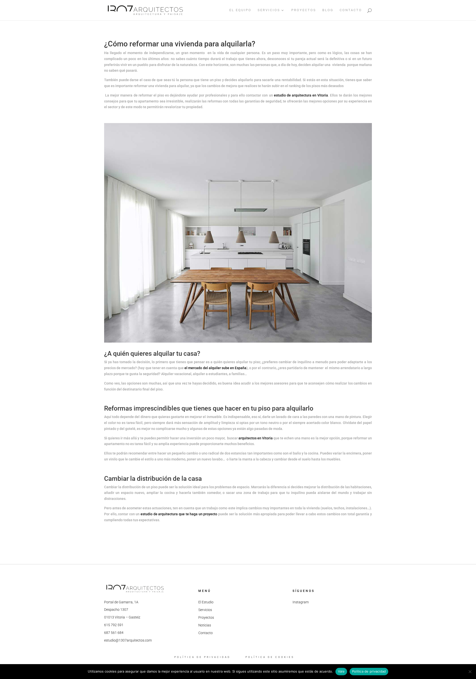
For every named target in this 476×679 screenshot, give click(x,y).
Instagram (301, 602)
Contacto (205, 633)
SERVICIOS (269, 10)
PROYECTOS (303, 10)
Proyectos (206, 617)
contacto (351, 10)
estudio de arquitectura (159, 514)
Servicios (205, 610)
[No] (469, 671)
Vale (341, 671)
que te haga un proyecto (197, 514)
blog (327, 10)
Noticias (204, 625)
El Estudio (205, 602)
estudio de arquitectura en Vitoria (301, 95)
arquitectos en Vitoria (255, 438)
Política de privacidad (369, 671)
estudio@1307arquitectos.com (128, 640)
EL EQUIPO (240, 10)
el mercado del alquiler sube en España (215, 368)
